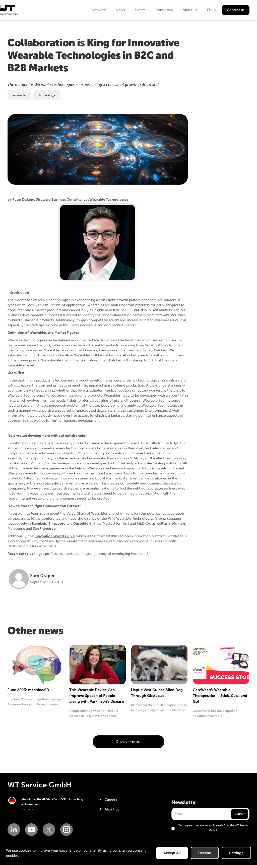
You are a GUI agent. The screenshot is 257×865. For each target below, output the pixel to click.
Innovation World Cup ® (55, 536)
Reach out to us (20, 554)
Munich (178, 523)
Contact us (235, 10)
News (120, 10)
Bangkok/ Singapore (49, 523)
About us (190, 10)
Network (99, 10)
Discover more (128, 741)
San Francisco (44, 528)
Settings (236, 853)
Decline (204, 853)
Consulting (164, 10)
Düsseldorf (82, 523)
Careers (111, 800)
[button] (212, 10)
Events (140, 10)
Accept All (172, 853)
